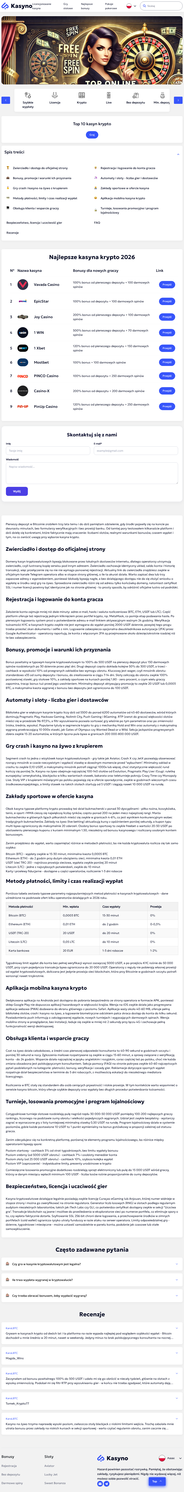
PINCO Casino (46, 375)
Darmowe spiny (12, 1483)
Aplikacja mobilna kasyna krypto (123, 198)
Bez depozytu (10, 1474)
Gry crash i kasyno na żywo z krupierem (40, 188)
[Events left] (5, 100)
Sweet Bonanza (55, 1483)
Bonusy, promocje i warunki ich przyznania (42, 178)
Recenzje (12, 232)
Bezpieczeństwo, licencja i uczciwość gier (34, 222)
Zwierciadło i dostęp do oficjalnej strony (40, 168)
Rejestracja (9, 1466)
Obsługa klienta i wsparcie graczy (36, 208)
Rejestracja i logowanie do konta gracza (128, 168)
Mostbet (41, 362)
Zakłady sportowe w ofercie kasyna (125, 188)
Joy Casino (43, 317)
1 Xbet (39, 348)
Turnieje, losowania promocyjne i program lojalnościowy (129, 210)
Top (154, 1481)
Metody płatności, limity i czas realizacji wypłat (45, 198)
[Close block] (178, 154)
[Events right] (178, 100)
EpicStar (41, 301)
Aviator (49, 1466)
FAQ (97, 222)
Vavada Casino (46, 284)
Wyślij (17, 491)
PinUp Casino (46, 406)
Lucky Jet (51, 1474)
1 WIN (39, 332)
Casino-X (42, 391)
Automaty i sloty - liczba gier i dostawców (129, 178)
